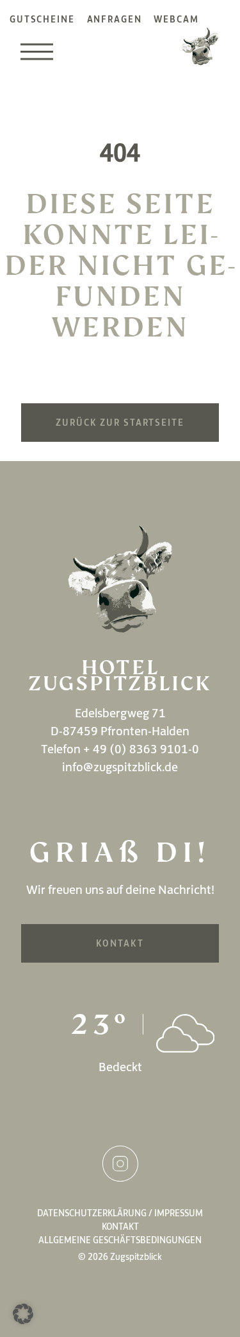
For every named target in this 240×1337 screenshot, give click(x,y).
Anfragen (114, 19)
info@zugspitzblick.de (120, 766)
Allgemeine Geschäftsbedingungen (120, 1240)
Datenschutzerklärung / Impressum (120, 1213)
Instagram (120, 1164)
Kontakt (119, 943)
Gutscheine (42, 19)
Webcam (176, 19)
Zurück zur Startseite (120, 422)
